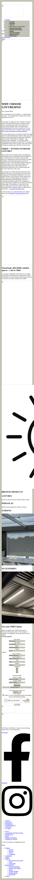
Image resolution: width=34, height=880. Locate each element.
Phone (17, 646)
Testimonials (12, 863)
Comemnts (17, 666)
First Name (17, 639)
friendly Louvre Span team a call (19, 193)
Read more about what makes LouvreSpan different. (16, 130)
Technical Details (15, 32)
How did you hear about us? (17, 690)
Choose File (17, 685)
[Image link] (8, 712)
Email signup (17, 693)
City (17, 660)
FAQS (10, 862)
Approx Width (17, 681)
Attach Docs (17, 684)
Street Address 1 (17, 654)
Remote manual (14, 34)
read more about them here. (17, 189)
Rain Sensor (13, 35)
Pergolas (12, 23)
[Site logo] (13, 17)
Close (3, 845)
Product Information (16, 28)
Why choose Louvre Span (17, 26)
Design (12, 31)
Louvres (12, 21)
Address (4, 652)
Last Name (17, 642)
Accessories (12, 854)
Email (17, 649)
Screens (12, 25)
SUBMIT (17, 704)
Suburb (17, 663)
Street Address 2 (17, 657)
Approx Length (17, 677)
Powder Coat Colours (16, 29)
